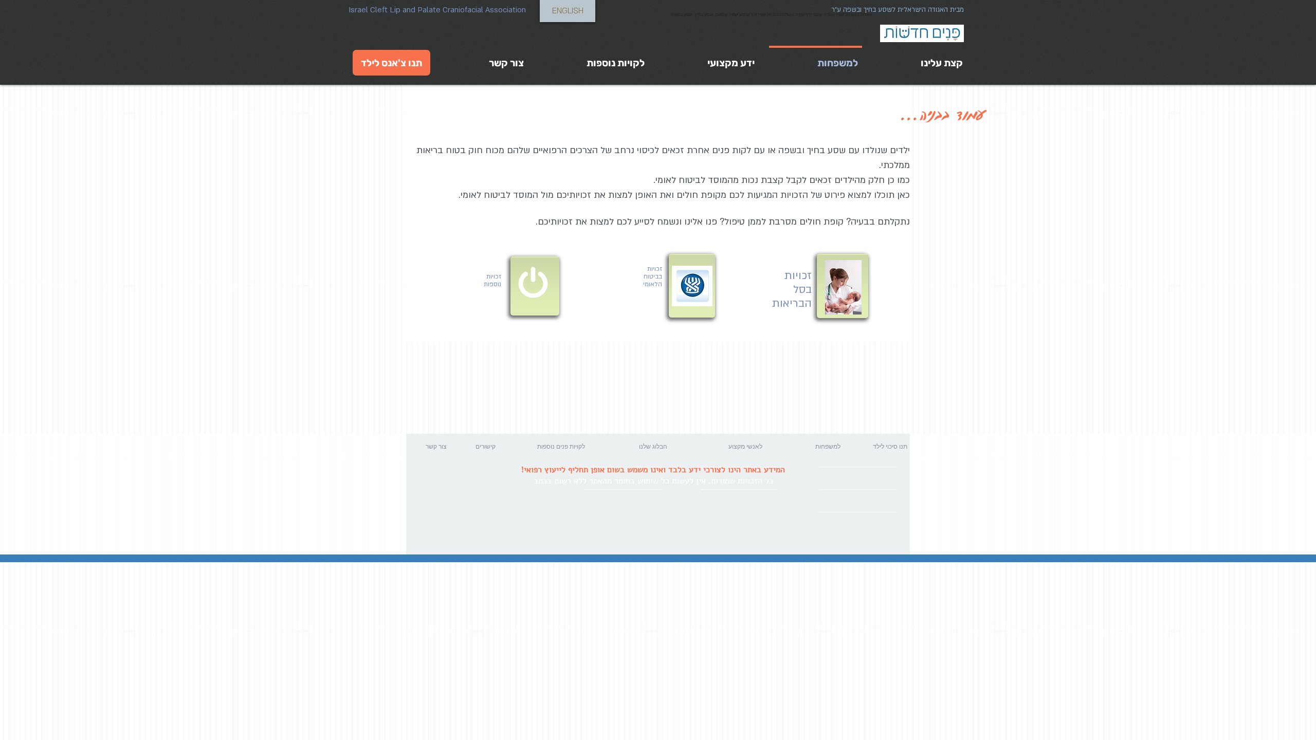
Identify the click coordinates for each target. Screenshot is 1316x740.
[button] (460, 446)
